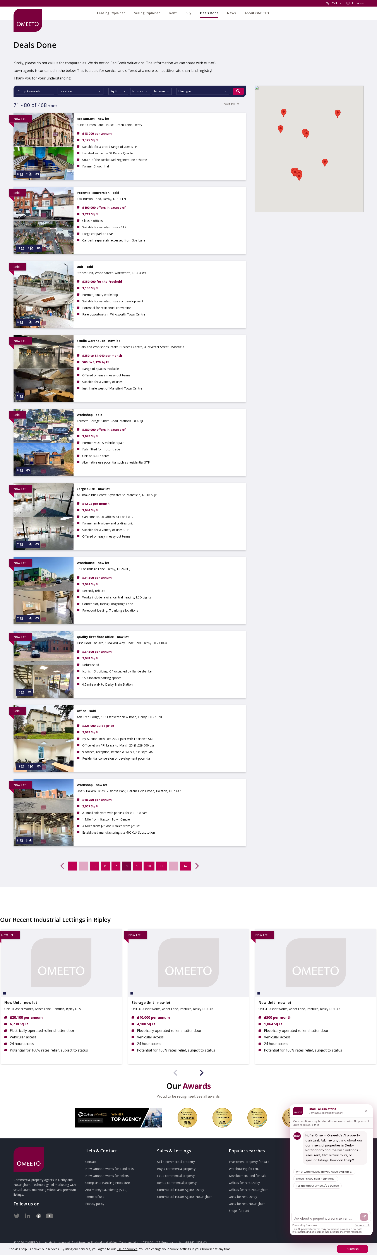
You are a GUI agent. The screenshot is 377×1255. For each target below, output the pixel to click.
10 (149, 866)
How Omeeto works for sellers (107, 1176)
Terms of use (94, 1197)
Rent (173, 13)
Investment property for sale (249, 1162)
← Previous (62, 866)
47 (185, 866)
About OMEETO (257, 13)
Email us (358, 3)
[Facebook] (38, 1215)
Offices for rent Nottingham (248, 1190)
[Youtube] (49, 1215)
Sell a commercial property (176, 1162)
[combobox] (80, 91)
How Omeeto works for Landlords (109, 1169)
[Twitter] (17, 1215)
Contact (90, 1162)
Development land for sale (247, 1176)
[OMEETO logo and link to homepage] (28, 20)
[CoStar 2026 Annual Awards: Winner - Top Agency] (118, 1117)
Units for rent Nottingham (247, 1204)
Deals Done (209, 13)
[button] (295, 173)
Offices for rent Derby (244, 1183)
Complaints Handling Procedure (107, 1183)
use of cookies (127, 1249)
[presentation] (175, 1073)
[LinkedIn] (27, 1215)
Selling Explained (147, 13)
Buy (188, 13)
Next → (197, 866)
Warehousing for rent (244, 1169)
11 (162, 866)
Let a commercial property (176, 1176)
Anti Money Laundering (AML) (106, 1190)
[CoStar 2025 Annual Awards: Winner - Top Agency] (222, 1117)
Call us (336, 3)
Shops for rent (239, 1210)
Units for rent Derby (243, 1197)
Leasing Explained (111, 13)
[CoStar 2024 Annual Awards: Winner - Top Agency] (257, 1117)
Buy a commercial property (176, 1169)
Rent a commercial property (177, 1183)
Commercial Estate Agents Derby (180, 1190)
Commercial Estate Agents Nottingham (184, 1197)
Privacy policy (94, 1204)
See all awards (208, 1096)
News (231, 13)
